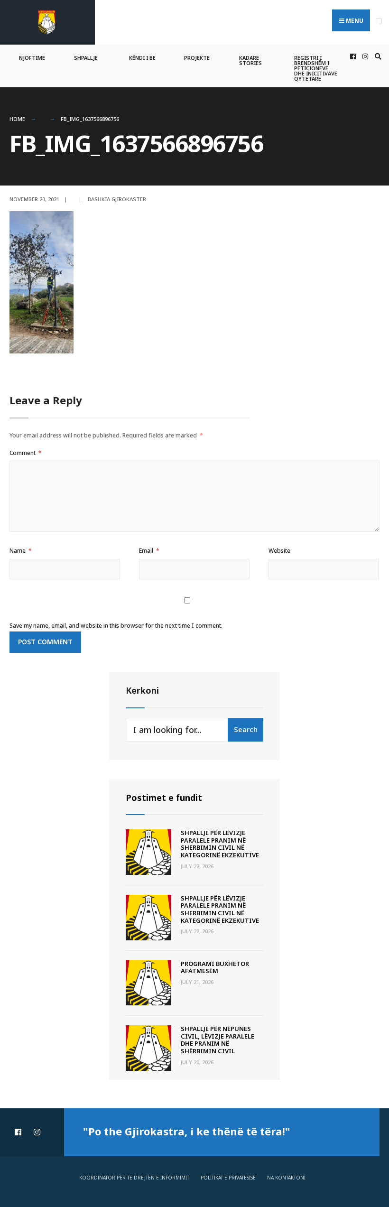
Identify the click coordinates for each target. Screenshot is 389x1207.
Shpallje (86, 57)
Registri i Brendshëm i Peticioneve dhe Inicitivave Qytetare (315, 68)
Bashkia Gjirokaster (117, 199)
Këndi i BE (142, 57)
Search (246, 729)
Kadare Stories (250, 60)
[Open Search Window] (377, 56)
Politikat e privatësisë (228, 1177)
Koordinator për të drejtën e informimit (134, 1177)
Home (17, 118)
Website (279, 551)
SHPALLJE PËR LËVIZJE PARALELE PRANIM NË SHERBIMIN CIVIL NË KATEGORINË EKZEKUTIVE (220, 843)
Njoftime (32, 57)
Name (20, 551)
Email (149, 551)
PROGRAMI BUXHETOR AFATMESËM (215, 967)
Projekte (197, 57)
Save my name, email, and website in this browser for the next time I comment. (115, 626)
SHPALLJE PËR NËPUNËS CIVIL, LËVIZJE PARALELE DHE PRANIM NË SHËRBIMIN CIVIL (217, 1039)
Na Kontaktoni (286, 1177)
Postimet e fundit (164, 797)
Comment (25, 453)
